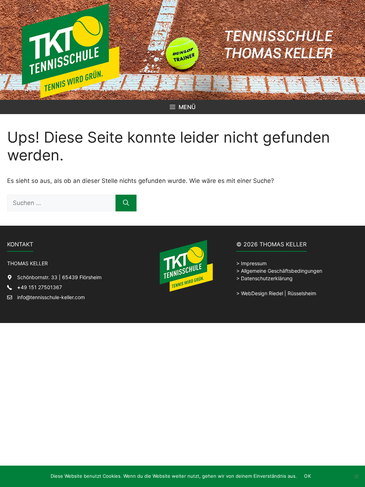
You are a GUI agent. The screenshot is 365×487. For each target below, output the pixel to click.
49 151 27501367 (39, 287)
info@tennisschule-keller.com (51, 297)
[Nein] (356, 476)
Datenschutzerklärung (267, 278)
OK (307, 476)
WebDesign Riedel (262, 293)
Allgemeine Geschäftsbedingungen (281, 271)
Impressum (254, 263)
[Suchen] (126, 203)
